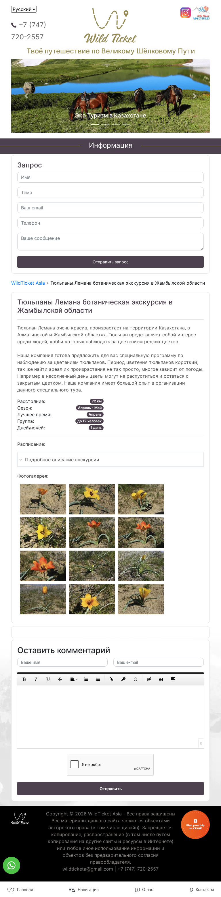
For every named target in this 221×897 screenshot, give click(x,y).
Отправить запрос (111, 261)
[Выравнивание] (73, 679)
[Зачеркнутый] (60, 679)
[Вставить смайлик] (135, 679)
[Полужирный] (23, 679)
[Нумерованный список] (85, 679)
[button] (26, 96)
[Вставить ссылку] (111, 679)
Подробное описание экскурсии (62, 459)
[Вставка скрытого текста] (149, 679)
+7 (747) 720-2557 (28, 31)
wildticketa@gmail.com (87, 869)
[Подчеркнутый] (48, 679)
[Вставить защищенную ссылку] (123, 679)
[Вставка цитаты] (161, 679)
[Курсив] (36, 679)
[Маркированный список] (97, 679)
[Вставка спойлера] (173, 679)
